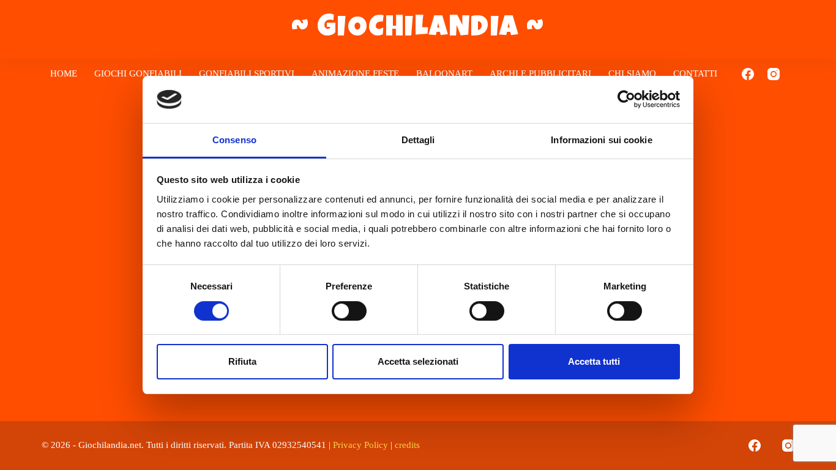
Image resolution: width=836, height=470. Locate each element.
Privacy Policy (360, 445)
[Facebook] (748, 74)
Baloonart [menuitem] (444, 73)
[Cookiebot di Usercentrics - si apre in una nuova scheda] (626, 99)
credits (407, 445)
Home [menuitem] (63, 73)
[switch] (349, 311)
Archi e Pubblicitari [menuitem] (540, 73)
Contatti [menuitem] (695, 73)
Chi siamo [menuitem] (632, 73)
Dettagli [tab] (418, 140)
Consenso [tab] (234, 140)
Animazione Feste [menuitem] (355, 73)
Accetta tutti (594, 361)
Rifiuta (242, 361)
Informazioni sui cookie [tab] (601, 140)
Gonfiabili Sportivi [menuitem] (246, 73)
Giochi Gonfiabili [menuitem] (138, 73)
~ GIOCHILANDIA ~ (418, 29)
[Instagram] (773, 74)
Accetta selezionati (418, 361)
